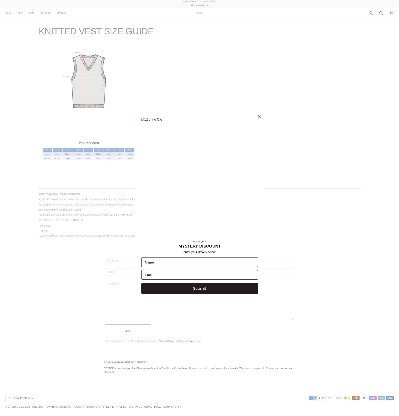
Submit (199, 288)
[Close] (260, 117)
